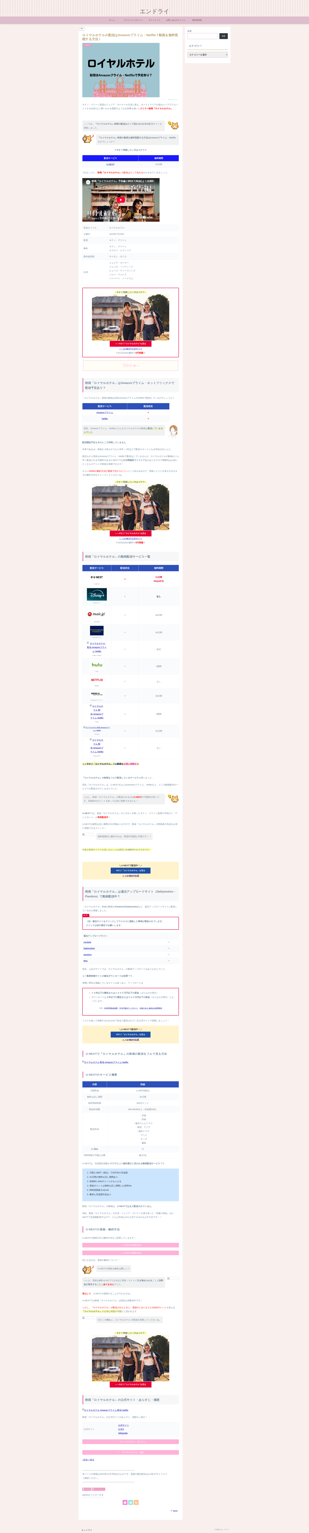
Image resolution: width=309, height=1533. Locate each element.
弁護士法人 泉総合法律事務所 (151, 1008)
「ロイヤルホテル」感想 (132, 1452)
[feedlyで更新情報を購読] (130, 1502)
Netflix (105, 419)
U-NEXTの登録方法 (132, 1245)
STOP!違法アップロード (128, 1008)
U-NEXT (110, 164)
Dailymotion (89, 948)
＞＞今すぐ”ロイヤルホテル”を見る (130, 344)
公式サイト (123, 1425)
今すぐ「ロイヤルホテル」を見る (130, 870)
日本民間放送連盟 (111, 1008)
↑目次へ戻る (88, 1460)
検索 (189, 31)
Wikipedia (123, 1433)
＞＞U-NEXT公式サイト (130, 349)
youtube (87, 942)
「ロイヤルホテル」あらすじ (132, 1441)
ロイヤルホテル (99, 1489)
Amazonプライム (104, 412)
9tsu (86, 961)
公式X (121, 1429)
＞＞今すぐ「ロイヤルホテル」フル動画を (110, 764)
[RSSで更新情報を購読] (136, 1502)
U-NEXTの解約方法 (132, 1253)
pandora (87, 954)
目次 (129, 365)
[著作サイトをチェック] (125, 1502)
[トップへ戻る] (305, 1529)
